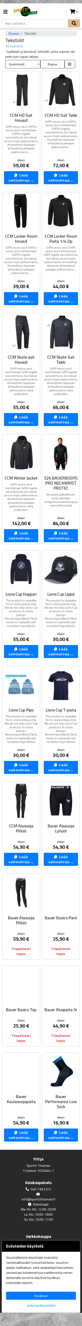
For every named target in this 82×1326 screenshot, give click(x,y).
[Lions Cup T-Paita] (61, 685)
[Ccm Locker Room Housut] (21, 211)
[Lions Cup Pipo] (21, 685)
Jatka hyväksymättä (41, 1305)
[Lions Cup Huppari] (21, 569)
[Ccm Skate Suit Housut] (21, 332)
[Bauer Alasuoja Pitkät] (21, 893)
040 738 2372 (41, 1189)
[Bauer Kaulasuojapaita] (21, 1071)
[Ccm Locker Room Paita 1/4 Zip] (61, 211)
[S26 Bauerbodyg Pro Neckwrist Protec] (61, 453)
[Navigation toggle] (5, 12)
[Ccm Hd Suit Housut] (21, 90)
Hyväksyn (41, 1295)
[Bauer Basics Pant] (61, 893)
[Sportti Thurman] (25, 11)
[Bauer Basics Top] (21, 984)
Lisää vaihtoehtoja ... (21, 178)
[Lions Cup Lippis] (61, 569)
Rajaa (52, 64)
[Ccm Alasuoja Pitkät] (21, 801)
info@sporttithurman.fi (38, 1199)
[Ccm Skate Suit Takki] (61, 332)
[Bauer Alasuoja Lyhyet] (61, 801)
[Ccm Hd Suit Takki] (61, 90)
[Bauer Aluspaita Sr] (61, 984)
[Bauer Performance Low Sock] (61, 1071)
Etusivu (13, 33)
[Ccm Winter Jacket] (21, 453)
